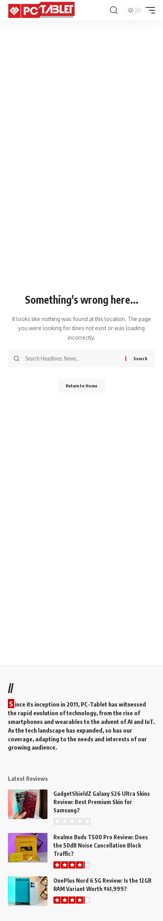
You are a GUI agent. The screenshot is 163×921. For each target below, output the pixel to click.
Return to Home (81, 385)
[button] (113, 10)
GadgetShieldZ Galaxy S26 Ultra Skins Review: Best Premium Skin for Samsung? (101, 802)
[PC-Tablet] (42, 10)
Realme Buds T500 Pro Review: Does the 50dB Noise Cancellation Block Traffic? (100, 845)
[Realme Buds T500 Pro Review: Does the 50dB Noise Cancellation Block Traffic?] (27, 848)
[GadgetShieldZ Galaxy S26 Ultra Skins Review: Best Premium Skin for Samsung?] (27, 804)
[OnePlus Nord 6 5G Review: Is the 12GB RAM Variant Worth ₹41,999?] (27, 891)
